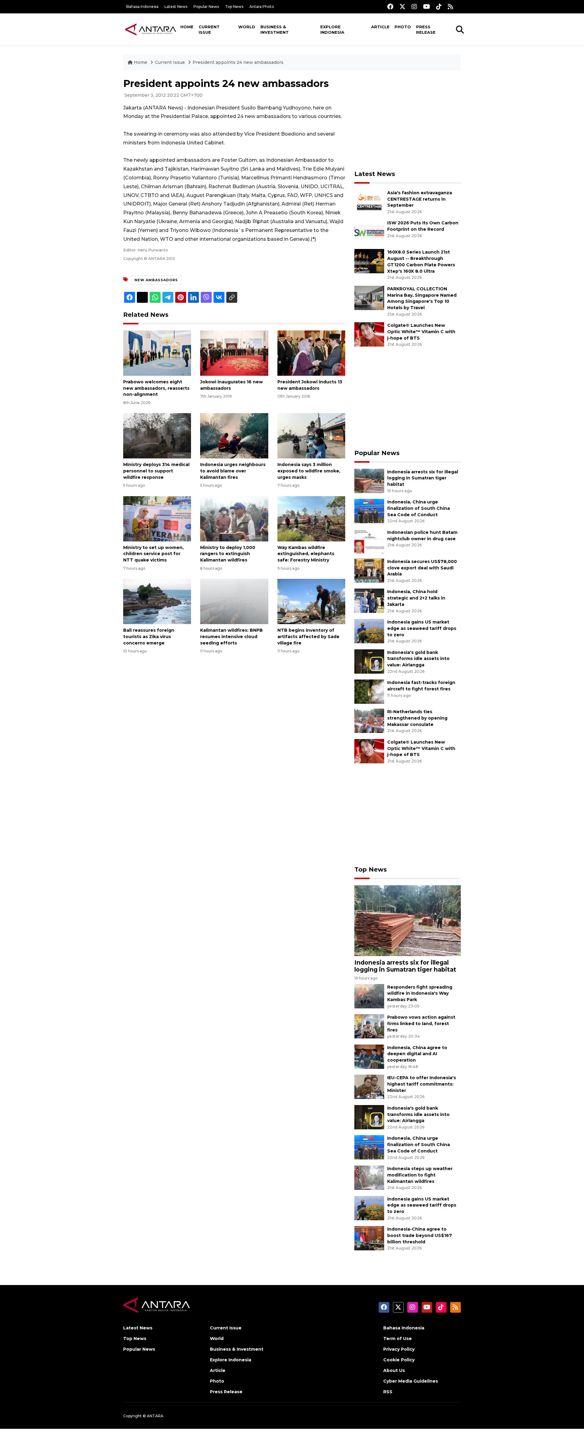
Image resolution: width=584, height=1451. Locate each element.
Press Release (426, 29)
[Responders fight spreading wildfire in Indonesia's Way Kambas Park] (369, 996)
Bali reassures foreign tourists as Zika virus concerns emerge (148, 636)
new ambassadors (156, 280)
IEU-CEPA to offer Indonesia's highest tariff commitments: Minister (421, 1084)
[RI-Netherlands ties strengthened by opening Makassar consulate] (369, 720)
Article (380, 26)
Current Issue (209, 29)
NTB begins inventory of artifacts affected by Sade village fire (308, 636)
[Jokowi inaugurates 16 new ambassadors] (234, 353)
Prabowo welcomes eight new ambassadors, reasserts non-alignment (156, 388)
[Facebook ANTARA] (390, 6)
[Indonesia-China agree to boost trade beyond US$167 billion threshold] (369, 1238)
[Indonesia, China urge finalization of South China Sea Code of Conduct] (369, 510)
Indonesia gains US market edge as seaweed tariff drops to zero (421, 628)
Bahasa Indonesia (142, 6)
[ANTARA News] (150, 29)
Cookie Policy (399, 1360)
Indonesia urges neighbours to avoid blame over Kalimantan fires (233, 471)
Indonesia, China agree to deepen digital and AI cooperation (417, 1054)
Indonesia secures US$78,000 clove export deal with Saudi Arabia (422, 568)
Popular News (206, 6)
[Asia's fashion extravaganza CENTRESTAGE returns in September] (369, 201)
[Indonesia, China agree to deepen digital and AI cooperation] (369, 1056)
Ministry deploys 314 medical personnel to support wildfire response (156, 471)
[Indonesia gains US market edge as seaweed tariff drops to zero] (369, 631)
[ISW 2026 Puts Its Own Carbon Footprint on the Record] (369, 232)
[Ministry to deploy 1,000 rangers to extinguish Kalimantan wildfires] (234, 518)
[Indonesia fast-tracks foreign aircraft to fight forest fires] (369, 691)
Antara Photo (261, 6)
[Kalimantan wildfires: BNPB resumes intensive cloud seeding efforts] (234, 601)
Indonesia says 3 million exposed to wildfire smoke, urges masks (308, 471)
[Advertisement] (407, 120)
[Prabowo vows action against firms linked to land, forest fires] (369, 1026)
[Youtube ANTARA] (426, 6)
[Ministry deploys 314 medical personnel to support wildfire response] (157, 435)
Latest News (176, 6)
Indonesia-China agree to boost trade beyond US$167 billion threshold (419, 1235)
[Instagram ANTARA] (414, 6)
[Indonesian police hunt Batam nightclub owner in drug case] (369, 541)
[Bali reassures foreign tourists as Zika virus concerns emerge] (157, 601)
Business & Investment (274, 29)
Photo (403, 26)
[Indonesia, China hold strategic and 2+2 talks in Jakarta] (369, 600)
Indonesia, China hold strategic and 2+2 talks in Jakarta (416, 598)
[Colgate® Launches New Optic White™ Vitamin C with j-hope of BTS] (369, 334)
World (246, 26)
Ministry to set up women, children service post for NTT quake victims (153, 554)
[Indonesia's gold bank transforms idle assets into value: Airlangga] (369, 661)
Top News (234, 6)
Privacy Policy (399, 1349)
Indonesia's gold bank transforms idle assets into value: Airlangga (418, 659)
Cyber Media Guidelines (410, 1381)
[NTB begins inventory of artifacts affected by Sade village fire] (311, 601)
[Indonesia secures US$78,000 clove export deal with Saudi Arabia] (369, 570)
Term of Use (397, 1338)
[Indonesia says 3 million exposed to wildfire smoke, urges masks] (311, 435)
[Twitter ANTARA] (402, 6)
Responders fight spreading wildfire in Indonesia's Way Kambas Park (419, 993)
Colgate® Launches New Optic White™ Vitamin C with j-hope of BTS (421, 332)
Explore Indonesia (332, 29)
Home (186, 26)
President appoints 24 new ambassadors (238, 62)
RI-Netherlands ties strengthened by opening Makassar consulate (417, 718)
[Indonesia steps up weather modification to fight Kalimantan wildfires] (369, 1177)
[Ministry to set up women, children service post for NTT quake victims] (157, 518)
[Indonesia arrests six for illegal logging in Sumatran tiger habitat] (369, 480)
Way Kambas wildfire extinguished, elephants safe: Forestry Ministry (305, 554)
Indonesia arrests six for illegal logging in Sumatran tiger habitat (422, 478)
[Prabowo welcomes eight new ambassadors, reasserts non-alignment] (157, 353)
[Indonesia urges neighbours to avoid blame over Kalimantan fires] (234, 435)
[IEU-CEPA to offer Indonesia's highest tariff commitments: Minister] (369, 1087)
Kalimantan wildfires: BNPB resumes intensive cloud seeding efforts (231, 636)
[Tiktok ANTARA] (439, 6)
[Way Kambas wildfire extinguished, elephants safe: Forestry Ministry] (311, 518)
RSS (387, 1391)
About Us (394, 1370)
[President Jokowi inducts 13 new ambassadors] (311, 353)
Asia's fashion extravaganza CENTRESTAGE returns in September (419, 199)
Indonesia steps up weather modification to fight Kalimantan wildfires (420, 1175)
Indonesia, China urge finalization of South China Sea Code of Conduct (418, 508)
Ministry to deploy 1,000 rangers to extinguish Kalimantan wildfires (227, 554)
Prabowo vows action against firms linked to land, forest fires (421, 1023)
